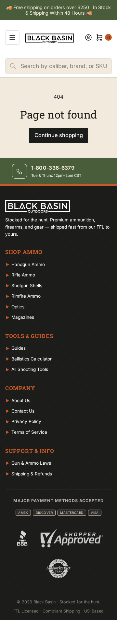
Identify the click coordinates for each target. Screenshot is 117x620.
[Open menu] (12, 37)
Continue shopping (58, 135)
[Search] (13, 66)
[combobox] (65, 66)
